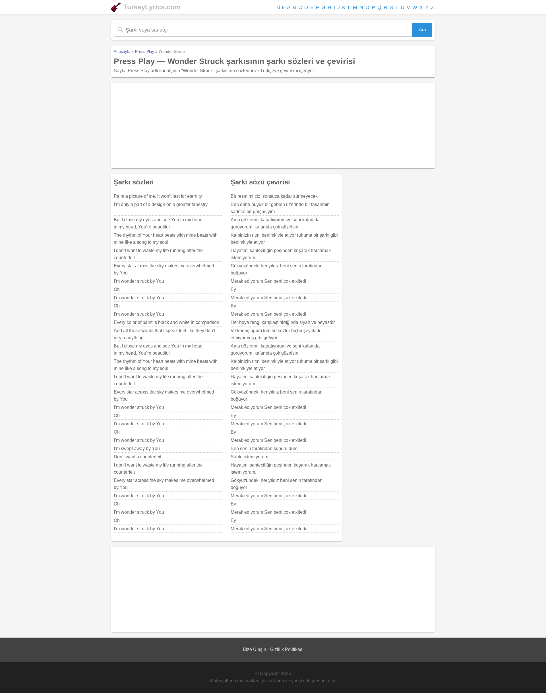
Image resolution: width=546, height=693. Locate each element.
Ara (422, 29)
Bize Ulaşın (254, 649)
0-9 (281, 7)
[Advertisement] (273, 125)
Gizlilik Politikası (286, 649)
